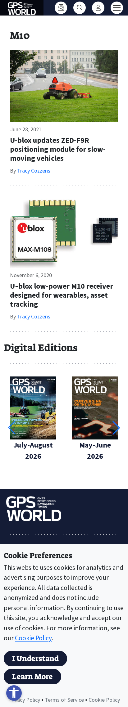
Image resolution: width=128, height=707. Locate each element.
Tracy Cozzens (33, 170)
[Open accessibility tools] (14, 693)
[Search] (79, 8)
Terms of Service (64, 699)
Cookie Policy (33, 638)
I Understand (35, 659)
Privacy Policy (24, 699)
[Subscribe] (61, 8)
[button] (116, 428)
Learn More (32, 677)
